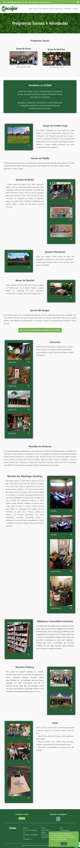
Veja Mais (67, 9)
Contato (75, 9)
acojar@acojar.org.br (64, 830)
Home (31, 9)
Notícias (46, 9)
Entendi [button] (64, 843)
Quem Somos (37, 9)
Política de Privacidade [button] (60, 839)
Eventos (52, 9)
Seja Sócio (58, 9)
